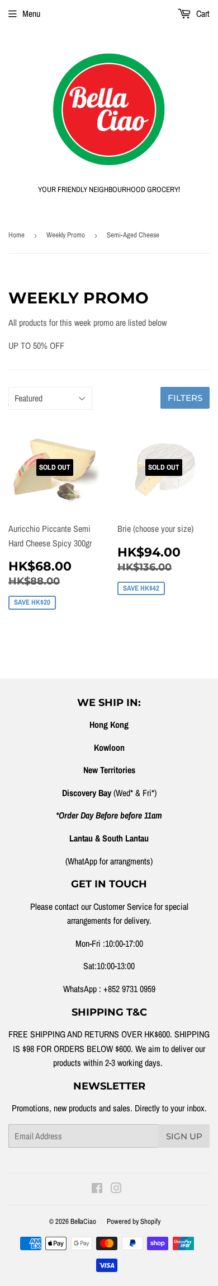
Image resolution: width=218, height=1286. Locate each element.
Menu (31, 13)
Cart (202, 13)
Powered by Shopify (133, 1221)
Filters (185, 397)
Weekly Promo (65, 235)
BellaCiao (83, 1221)
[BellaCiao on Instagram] (116, 1189)
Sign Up (184, 1136)
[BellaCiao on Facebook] (97, 1189)
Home (16, 235)
